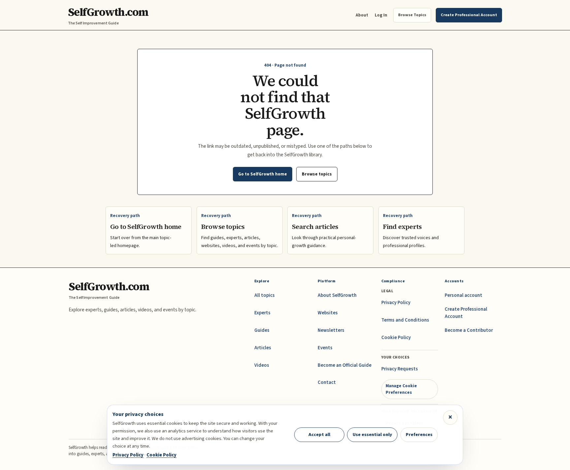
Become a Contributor (469, 330)
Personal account (463, 295)
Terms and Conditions (405, 320)
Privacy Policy (395, 302)
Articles (262, 347)
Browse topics (317, 174)
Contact (327, 382)
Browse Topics (412, 15)
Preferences (419, 434)
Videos (261, 365)
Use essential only (372, 434)
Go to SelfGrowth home (262, 174)
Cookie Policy (396, 337)
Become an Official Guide (344, 365)
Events (325, 347)
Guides (261, 330)
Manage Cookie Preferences (401, 389)
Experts (262, 312)
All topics (264, 295)
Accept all (319, 434)
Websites (328, 312)
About (362, 15)
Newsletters (331, 330)
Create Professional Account (466, 313)
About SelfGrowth (337, 295)
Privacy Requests (399, 368)
